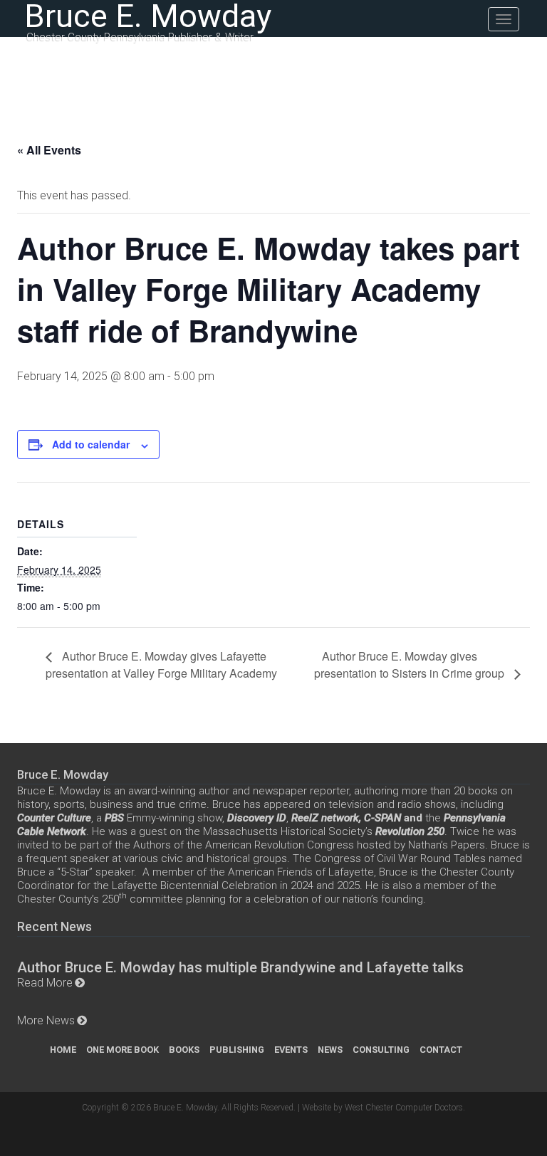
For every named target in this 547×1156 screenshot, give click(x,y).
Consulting (381, 1049)
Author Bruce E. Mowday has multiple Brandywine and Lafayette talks (240, 967)
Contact (441, 1049)
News (330, 1049)
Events (291, 1049)
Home (63, 1049)
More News (46, 1020)
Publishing (236, 1049)
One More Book (122, 1049)
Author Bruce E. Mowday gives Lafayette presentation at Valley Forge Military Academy (161, 664)
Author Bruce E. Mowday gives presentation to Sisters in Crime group (410, 664)
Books (184, 1049)
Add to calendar (91, 444)
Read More (45, 982)
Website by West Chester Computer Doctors (382, 1108)
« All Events (49, 150)
